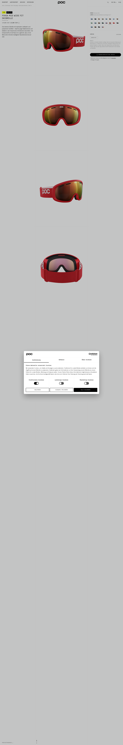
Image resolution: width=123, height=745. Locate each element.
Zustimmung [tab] (36, 360)
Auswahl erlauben (61, 389)
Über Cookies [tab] (86, 359)
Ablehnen (37, 389)
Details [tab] (61, 359)
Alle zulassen (85, 389)
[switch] (61, 383)
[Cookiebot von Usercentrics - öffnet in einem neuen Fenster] (90, 354)
